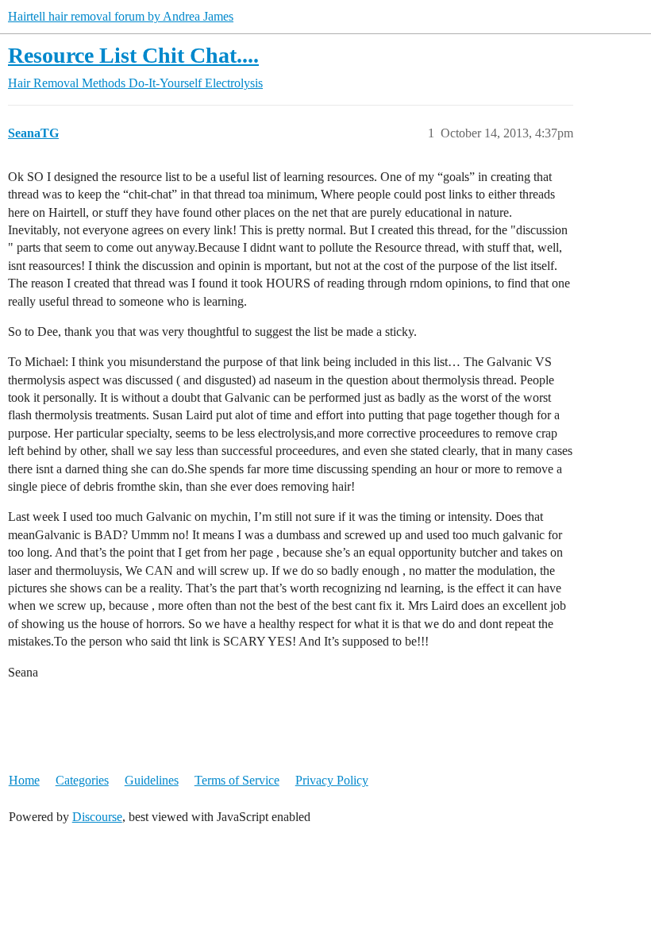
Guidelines (152, 780)
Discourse (97, 816)
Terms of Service (237, 780)
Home (24, 780)
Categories (82, 780)
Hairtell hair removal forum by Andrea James (120, 16)
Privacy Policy (331, 780)
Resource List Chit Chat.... (133, 55)
